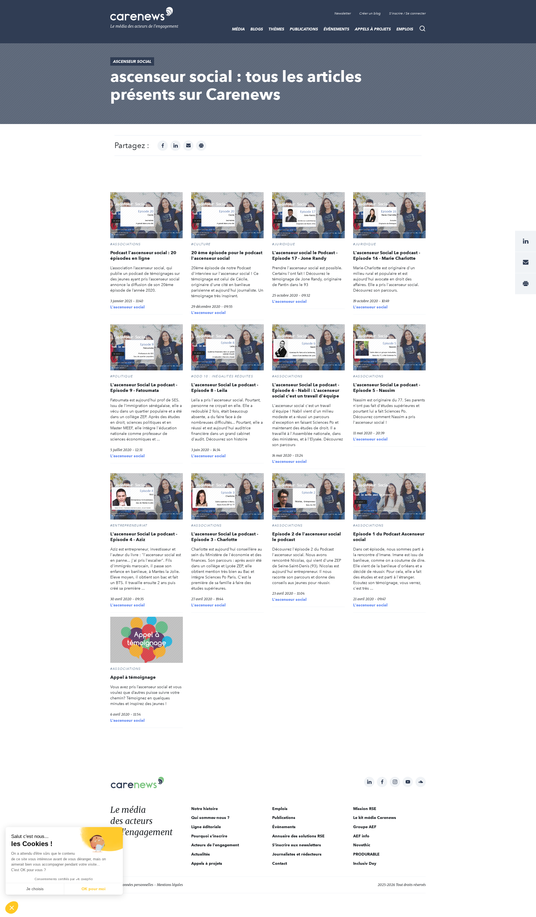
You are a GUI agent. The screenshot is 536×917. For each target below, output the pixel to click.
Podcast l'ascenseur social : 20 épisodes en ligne (143, 255)
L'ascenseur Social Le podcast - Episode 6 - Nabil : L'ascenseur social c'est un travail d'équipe (305, 390)
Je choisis (35, 889)
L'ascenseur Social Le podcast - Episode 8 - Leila (224, 387)
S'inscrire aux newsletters (296, 845)
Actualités (200, 854)
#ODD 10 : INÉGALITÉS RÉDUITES (222, 376)
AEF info (361, 836)
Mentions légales (170, 885)
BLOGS (256, 29)
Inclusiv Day (364, 863)
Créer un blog (370, 13)
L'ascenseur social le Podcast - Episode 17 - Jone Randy (305, 255)
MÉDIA (238, 29)
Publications (304, 29)
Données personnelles (136, 885)
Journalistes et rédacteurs (297, 854)
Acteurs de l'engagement (215, 845)
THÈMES (276, 29)
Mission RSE (364, 808)
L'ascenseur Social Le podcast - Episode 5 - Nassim (386, 387)
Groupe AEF (364, 827)
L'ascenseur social (127, 307)
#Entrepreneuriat (128, 525)
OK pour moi (94, 889)
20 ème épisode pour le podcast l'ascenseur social (226, 255)
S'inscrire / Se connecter (407, 13)
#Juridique (283, 244)
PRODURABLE (366, 854)
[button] (11, 907)
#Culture (201, 244)
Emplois (404, 29)
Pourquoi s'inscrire (209, 836)
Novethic (361, 845)
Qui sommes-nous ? (210, 817)
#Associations (125, 244)
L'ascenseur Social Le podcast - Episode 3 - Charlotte (224, 536)
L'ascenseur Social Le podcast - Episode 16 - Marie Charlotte (386, 255)
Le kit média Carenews (374, 817)
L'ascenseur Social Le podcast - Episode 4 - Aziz (143, 536)
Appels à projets (373, 29)
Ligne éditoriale (206, 827)
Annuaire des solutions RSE (298, 836)
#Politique (121, 376)
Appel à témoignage (133, 677)
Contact (279, 863)
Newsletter (342, 13)
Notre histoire (204, 808)
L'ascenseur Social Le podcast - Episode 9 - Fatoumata (143, 387)
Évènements (336, 29)
